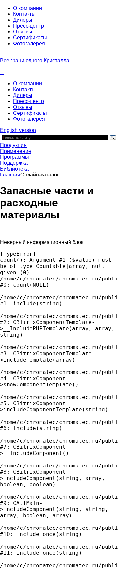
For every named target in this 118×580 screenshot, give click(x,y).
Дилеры (22, 20)
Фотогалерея (29, 43)
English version (18, 130)
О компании (27, 8)
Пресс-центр (28, 26)
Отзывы (22, 31)
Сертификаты (30, 37)
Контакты (24, 14)
